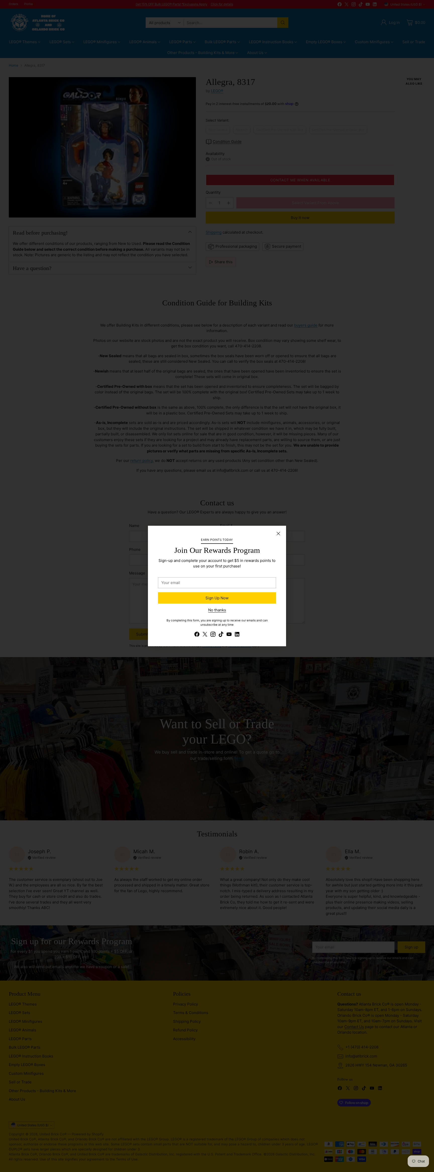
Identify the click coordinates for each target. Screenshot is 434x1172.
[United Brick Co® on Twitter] (205, 635)
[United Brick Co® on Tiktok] (221, 635)
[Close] (278, 533)
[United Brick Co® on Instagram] (213, 635)
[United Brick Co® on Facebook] (197, 635)
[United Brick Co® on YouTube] (229, 635)
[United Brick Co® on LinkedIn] (237, 635)
